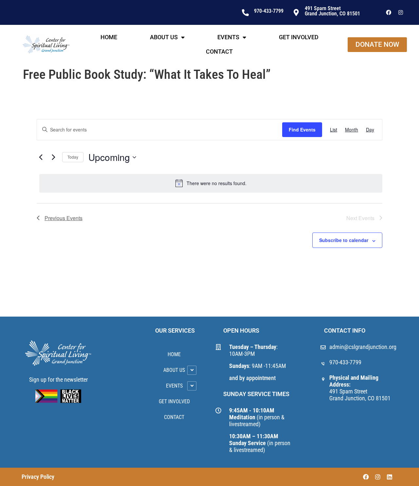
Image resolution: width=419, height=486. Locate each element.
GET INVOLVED (299, 37)
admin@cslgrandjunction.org (362, 346)
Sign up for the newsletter (58, 379)
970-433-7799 (345, 362)
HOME (108, 37)
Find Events (302, 129)
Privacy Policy (38, 476)
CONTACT (219, 51)
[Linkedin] (389, 477)
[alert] (210, 183)
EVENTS (228, 37)
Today (72, 157)
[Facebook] (388, 12)
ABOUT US (164, 37)
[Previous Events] (41, 157)
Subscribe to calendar (343, 240)
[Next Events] (53, 157)
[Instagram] (400, 12)
